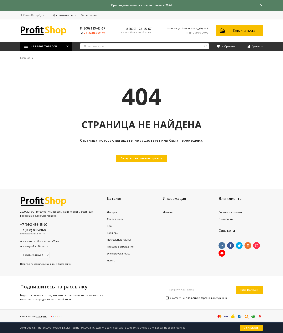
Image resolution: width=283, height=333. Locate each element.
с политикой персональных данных (206, 298)
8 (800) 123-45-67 (92, 28)
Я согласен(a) (198, 298)
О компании (88, 15)
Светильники (115, 219)
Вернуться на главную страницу (141, 158)
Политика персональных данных (37, 263)
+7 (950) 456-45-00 (33, 224)
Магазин (168, 212)
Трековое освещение (120, 246)
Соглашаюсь (251, 327)
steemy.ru (41, 316)
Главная (25, 58)
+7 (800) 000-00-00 (33, 230)
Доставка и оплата (64, 15)
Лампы (111, 260)
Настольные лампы (119, 239)
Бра (109, 226)
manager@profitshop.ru (35, 246)
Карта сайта (64, 263)
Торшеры (113, 233)
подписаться (249, 290)
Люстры (112, 212)
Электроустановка (118, 253)
